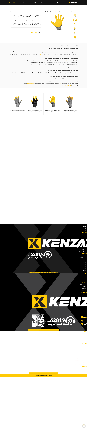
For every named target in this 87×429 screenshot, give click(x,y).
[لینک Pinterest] (34, 33)
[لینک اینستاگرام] (14, 2)
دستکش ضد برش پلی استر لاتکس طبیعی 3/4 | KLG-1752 (52, 111)
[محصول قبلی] (12, 11)
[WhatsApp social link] (11, 2)
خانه (77, 11)
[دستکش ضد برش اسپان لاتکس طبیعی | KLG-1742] (69, 101)
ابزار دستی (70, 11)
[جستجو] (57, 2)
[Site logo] (73, 2)
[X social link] (16, 2)
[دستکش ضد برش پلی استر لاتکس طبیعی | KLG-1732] (18, 101)
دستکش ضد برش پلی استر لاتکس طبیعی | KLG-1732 (17, 110)
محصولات (74, 11)
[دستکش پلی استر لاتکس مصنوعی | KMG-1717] (35, 101)
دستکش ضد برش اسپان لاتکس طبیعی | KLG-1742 (69, 110)
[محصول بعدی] (9, 11)
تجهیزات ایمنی (66, 11)
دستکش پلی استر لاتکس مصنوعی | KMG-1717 (35, 110)
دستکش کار (61, 11)
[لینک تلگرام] (9, 2)
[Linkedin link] (12, 2)
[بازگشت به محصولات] (10, 11)
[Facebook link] (17, 2)
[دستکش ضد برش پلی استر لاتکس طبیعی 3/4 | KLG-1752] (52, 101)
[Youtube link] (13, 2)
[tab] (76, 44)
